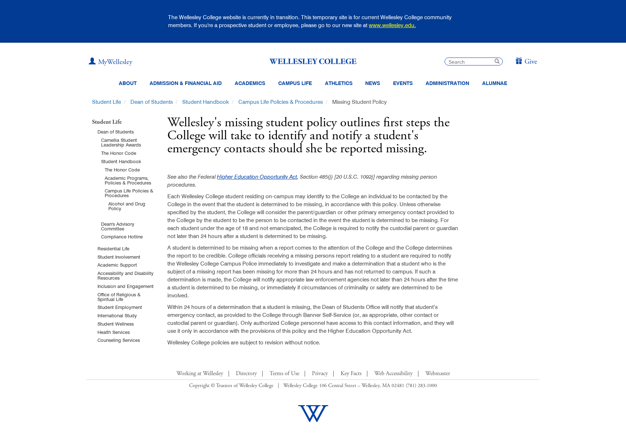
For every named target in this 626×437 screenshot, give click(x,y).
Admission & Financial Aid (186, 83)
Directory (246, 374)
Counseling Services (118, 340)
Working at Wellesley (199, 374)
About (128, 83)
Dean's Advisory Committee (117, 226)
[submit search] (497, 62)
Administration (447, 83)
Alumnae (494, 83)
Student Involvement (118, 257)
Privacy (320, 374)
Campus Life (295, 83)
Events (403, 83)
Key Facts (351, 374)
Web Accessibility (393, 374)
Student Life (106, 101)
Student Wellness (115, 324)
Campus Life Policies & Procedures (280, 101)
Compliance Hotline (122, 236)
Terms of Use (284, 374)
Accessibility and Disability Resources (125, 275)
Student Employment (119, 307)
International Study (117, 315)
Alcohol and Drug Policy (126, 206)
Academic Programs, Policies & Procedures (128, 180)
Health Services (113, 332)
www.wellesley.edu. (392, 25)
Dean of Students (151, 101)
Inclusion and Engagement (125, 286)
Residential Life (113, 248)
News (372, 83)
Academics (250, 83)
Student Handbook (205, 101)
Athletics (338, 83)
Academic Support (117, 265)
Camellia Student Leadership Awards (121, 142)
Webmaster (437, 374)
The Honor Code (118, 153)
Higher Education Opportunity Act (257, 176)
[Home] (313, 61)
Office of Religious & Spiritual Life (119, 297)
